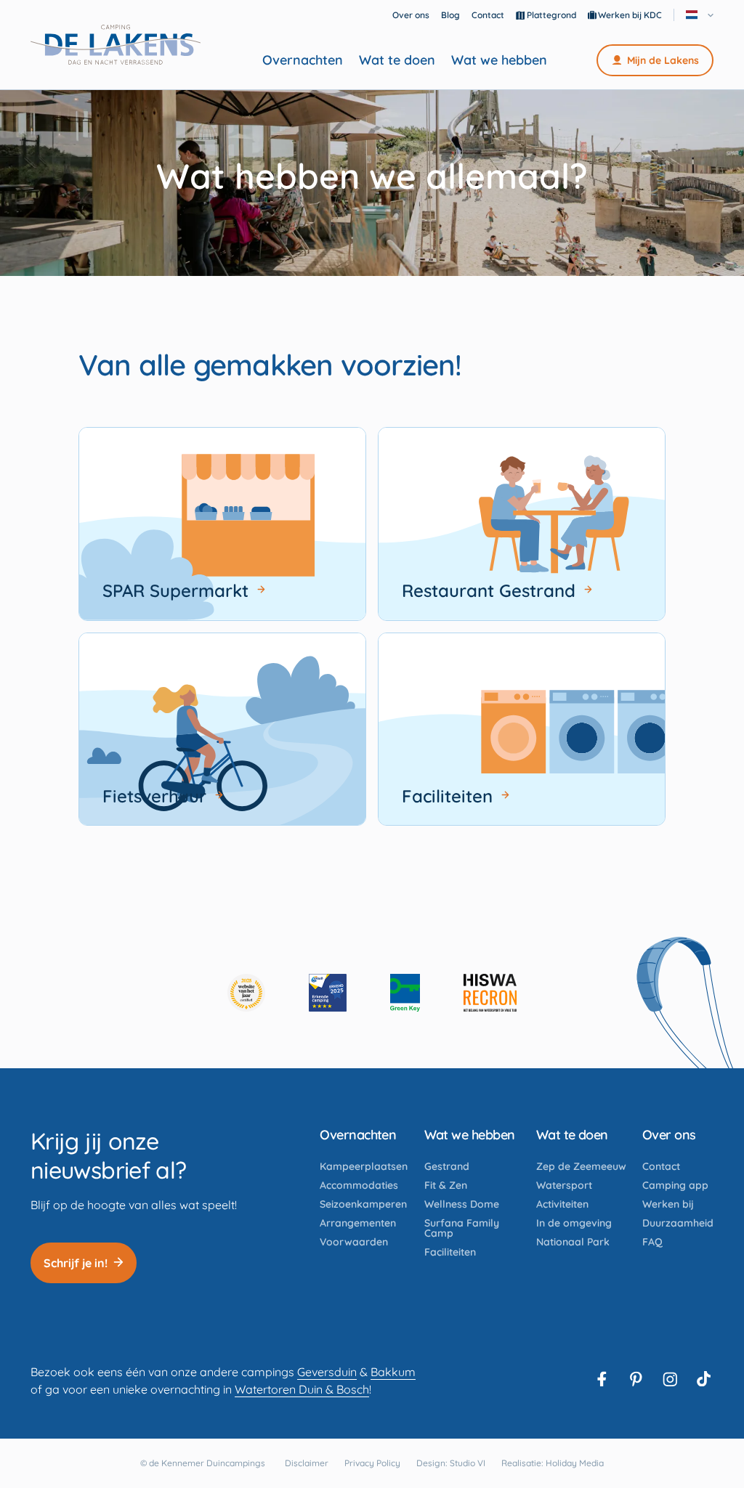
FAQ (652, 1242)
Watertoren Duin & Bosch (302, 1389)
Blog (450, 14)
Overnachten (302, 60)
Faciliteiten (450, 1252)
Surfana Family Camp (461, 1228)
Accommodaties (359, 1185)
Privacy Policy (372, 1462)
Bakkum (393, 1372)
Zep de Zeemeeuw (581, 1166)
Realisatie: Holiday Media (552, 1462)
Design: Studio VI (450, 1462)
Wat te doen (397, 60)
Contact (488, 14)
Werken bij (668, 1204)
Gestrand (446, 1166)
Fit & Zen (445, 1185)
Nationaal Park (573, 1242)
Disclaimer (306, 1462)
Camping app (675, 1185)
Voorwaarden (354, 1242)
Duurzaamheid (677, 1223)
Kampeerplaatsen (364, 1166)
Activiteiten (562, 1204)
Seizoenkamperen (363, 1204)
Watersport (564, 1185)
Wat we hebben (499, 60)
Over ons (410, 14)
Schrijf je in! (76, 1263)
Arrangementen (358, 1223)
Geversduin (327, 1372)
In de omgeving (574, 1223)
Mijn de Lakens (663, 60)
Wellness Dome (461, 1204)
